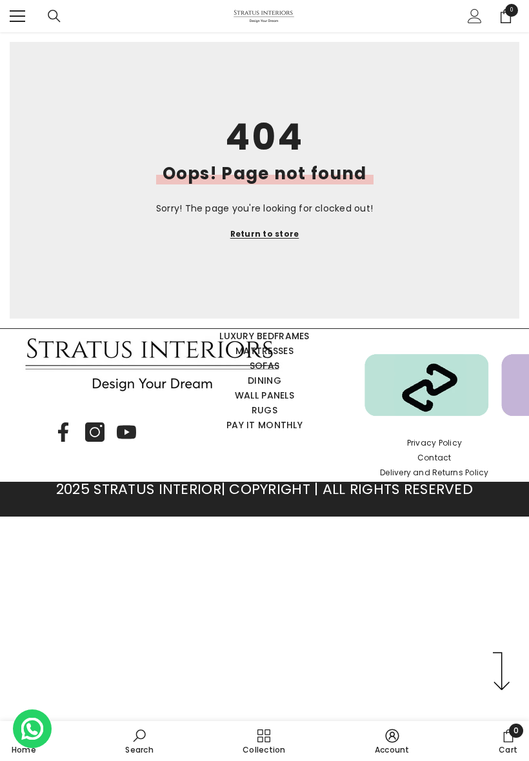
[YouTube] (126, 432)
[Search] (54, 16)
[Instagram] (95, 432)
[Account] (475, 16)
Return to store (264, 233)
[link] (139, 741)
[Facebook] (63, 432)
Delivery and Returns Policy (434, 472)
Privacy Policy (434, 442)
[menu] (17, 16)
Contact (434, 457)
